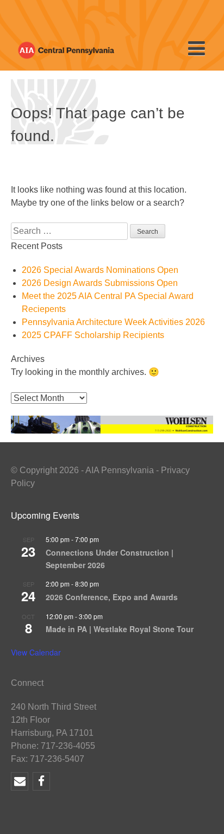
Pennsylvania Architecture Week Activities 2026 (113, 322)
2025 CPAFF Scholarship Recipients (93, 335)
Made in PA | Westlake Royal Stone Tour (120, 628)
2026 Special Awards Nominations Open (100, 270)
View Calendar (36, 652)
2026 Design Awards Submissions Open (100, 283)
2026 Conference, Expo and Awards (112, 596)
